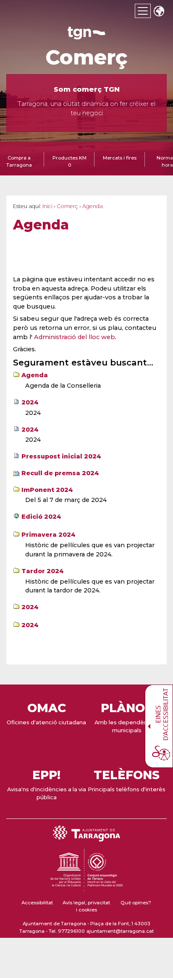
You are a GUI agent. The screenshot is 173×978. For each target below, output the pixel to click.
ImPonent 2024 (47, 490)
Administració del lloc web (74, 337)
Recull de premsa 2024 (60, 473)
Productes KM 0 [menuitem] (69, 161)
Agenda (34, 375)
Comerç (86, 57)
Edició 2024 (41, 516)
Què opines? (136, 903)
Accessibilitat (37, 903)
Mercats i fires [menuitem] (119, 158)
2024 (30, 402)
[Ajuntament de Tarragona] (86, 35)
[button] (159, 12)
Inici (47, 206)
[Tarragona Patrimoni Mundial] (86, 887)
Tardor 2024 (42, 571)
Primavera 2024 (48, 534)
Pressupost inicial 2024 (61, 456)
